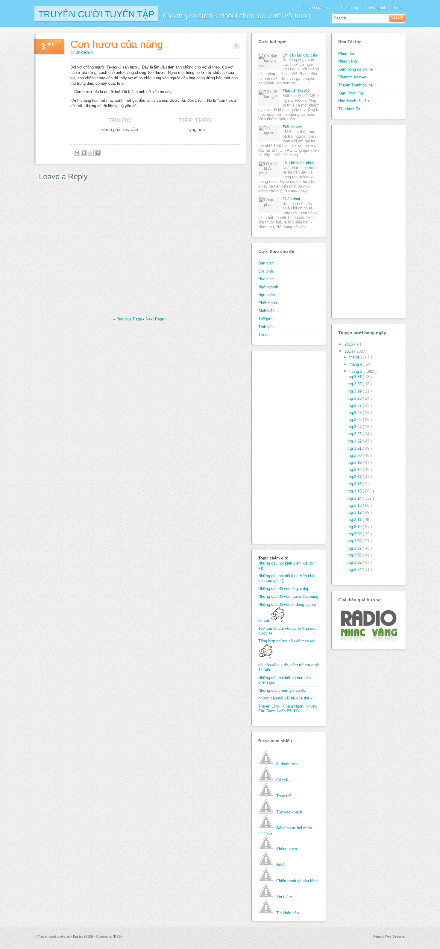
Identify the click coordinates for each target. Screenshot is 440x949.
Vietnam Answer (352, 77)
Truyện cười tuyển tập (96, 13)
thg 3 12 (355, 512)
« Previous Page (128, 319)
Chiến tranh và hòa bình (297, 881)
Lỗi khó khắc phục (298, 163)
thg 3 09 (355, 534)
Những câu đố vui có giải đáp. (284, 588)
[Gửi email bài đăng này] (77, 153)
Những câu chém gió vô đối (282, 690)
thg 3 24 (355, 427)
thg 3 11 (355, 519)
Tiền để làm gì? (296, 91)
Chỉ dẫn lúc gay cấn (300, 55)
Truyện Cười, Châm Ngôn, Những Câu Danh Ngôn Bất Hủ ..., (287, 708)
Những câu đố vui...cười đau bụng (288, 596)
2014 (349, 351)
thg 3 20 (355, 455)
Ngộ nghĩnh (268, 287)
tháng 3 (356, 371)
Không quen (286, 849)
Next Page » (156, 319)
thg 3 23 (355, 434)
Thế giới (265, 319)
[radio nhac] (368, 640)
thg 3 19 (355, 462)
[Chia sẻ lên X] (91, 153)
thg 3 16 (355, 484)
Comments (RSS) (109, 936)
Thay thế (284, 796)
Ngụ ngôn (266, 295)
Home (397, 7)
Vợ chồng (349, 7)
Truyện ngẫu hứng (319, 7)
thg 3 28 (355, 398)
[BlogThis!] (84, 153)
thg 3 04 (355, 569)
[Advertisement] (282, 446)
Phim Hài (346, 53)
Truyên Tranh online (355, 85)
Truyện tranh (375, 7)
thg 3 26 (355, 412)
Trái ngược (292, 127)
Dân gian (266, 263)
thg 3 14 (355, 498)
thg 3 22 (355, 441)
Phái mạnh (267, 303)
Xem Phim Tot (350, 93)
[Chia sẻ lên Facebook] (98, 153)
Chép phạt (291, 199)
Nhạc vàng (347, 61)
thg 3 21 (355, 448)
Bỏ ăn (281, 865)
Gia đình (265, 271)
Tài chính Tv (349, 109)
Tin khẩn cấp (287, 913)
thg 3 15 (355, 491)
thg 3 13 (355, 505)
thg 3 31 (355, 377)
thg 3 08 (355, 541)
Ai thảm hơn (287, 764)
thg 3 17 (355, 476)
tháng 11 (357, 357)
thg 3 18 (355, 469)
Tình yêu (266, 327)
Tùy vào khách (289, 812)
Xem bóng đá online (355, 69)
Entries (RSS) (83, 936)
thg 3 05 (355, 562)
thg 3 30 (355, 384)
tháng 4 (356, 364)
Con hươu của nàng (116, 44)
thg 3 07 (355, 548)
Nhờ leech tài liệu (353, 101)
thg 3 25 (355, 419)
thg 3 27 (355, 405)
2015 (349, 344)
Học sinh (266, 279)
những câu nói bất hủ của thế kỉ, (286, 698)
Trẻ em (264, 334)
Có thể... (283, 780)
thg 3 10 (355, 526)
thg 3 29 (355, 391)
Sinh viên (266, 311)
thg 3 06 (355, 555)
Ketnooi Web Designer (389, 936)
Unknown (84, 52)
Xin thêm (284, 897)
